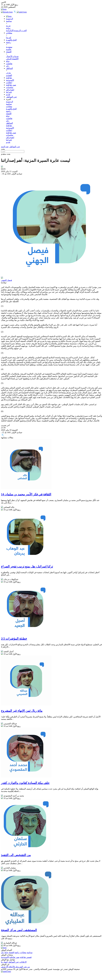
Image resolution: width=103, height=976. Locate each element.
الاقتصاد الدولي (12, 59)
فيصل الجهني (6, 280)
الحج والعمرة (11, 40)
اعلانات (9, 82)
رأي (7, 66)
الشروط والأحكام (16, 967)
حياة (8, 61)
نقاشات (9, 63)
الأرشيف (4, 967)
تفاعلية (9, 78)
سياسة (9, 21)
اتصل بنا (4, 962)
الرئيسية (9, 19)
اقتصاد (8, 52)
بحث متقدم (5, 154)
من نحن (26, 967)
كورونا (8, 37)
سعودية (9, 47)
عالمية (8, 49)
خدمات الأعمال (12, 56)
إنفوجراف (10, 90)
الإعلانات (23, 962)
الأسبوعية (10, 80)
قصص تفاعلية (26, 957)
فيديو (8, 94)
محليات (9, 33)
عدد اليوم (5, 147)
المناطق (9, 68)
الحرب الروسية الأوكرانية (16, 30)
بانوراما (9, 92)
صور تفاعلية (11, 85)
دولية (8, 28)
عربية (8, 26)
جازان (8, 73)
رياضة (8, 42)
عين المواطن (11, 97)
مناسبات (9, 87)
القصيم (9, 75)
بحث (3, 149)
